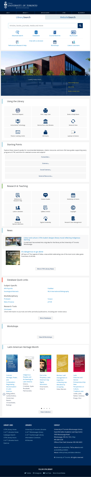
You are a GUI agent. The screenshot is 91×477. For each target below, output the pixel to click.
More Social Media (59, 473)
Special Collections (17, 224)
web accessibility (63, 447)
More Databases (45, 318)
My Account (45, 13)
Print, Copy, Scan (45, 114)
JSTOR (50, 302)
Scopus (50, 299)
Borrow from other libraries (45, 125)
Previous (4, 394)
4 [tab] (49, 408)
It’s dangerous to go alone (32, 251)
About (25, 13)
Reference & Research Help (17, 45)
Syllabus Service (45, 211)
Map (73, 437)
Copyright (73, 211)
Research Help (18, 201)
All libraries (29, 440)
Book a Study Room (73, 114)
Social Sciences (45, 170)
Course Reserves (54, 36)
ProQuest (7, 299)
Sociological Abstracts (11, 291)
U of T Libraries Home (11, 432)
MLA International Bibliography (58, 291)
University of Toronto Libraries (35, 429)
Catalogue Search (9, 435)
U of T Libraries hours (11, 440)
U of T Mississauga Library (34, 432)
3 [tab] (47, 408)
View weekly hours (73, 83)
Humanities (45, 157)
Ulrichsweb (7, 309)
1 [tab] (41, 408)
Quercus (6, 443)
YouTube (48, 473)
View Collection (46, 412)
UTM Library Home (10, 429)
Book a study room (74, 91)
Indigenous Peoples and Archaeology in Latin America (28, 378)
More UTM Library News (45, 269)
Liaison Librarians (74, 45)
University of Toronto (63, 457)
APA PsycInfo (8, 288)
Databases (36, 36)
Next (87, 394)
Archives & (18, 222)
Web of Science (9, 302)
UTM (64, 13)
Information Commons (32, 438)
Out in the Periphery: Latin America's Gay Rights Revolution (45, 379)
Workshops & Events (73, 199)
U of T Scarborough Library (34, 435)
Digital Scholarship (45, 222)
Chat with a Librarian (36, 41)
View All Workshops (45, 337)
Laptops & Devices (73, 136)
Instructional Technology (18, 125)
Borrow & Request (17, 114)
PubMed (50, 288)
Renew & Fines (73, 125)
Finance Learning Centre (18, 136)
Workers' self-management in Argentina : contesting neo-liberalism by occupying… (62, 381)
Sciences (45, 163)
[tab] (23, 17)
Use (7, 13)
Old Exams (45, 136)
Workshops (55, 45)
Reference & (17, 199)
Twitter (28, 473)
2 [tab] (44, 408)
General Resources (45, 176)
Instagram (37, 473)
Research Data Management (73, 222)
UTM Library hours (10, 438)
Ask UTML (71, 87)
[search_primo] (80, 25)
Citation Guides (45, 199)
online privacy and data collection (69, 452)
